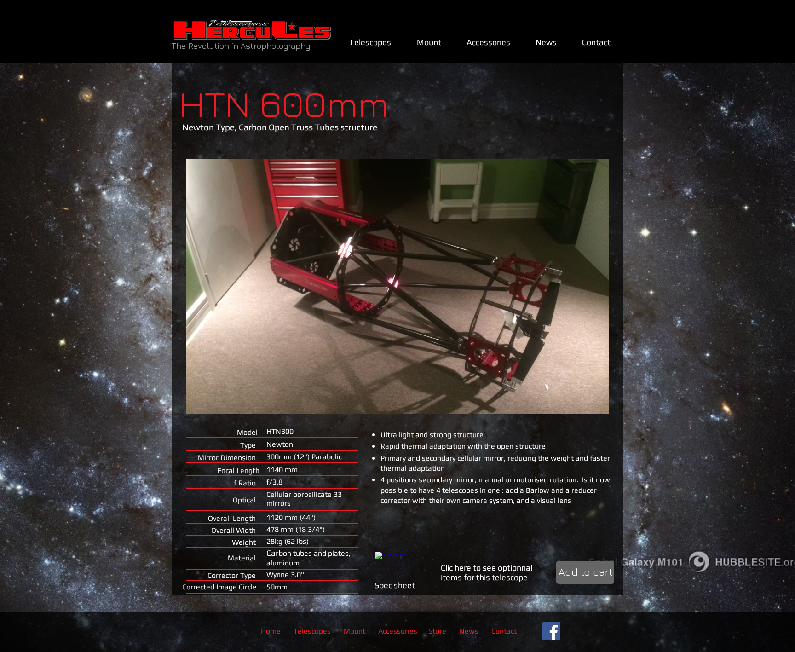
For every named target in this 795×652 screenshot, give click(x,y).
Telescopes (312, 631)
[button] (397, 286)
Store (437, 631)
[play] (589, 406)
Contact (504, 631)
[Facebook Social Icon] (551, 631)
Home (271, 631)
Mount (355, 631)
